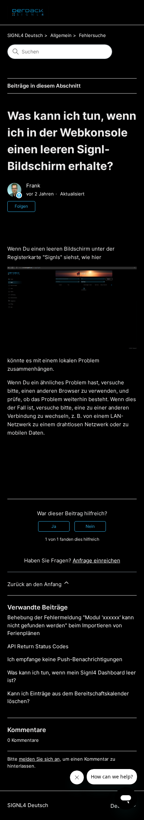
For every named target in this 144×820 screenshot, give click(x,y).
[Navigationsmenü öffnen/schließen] (124, 12)
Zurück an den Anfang (35, 584)
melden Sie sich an (39, 759)
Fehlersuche (92, 35)
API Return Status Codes (38, 646)
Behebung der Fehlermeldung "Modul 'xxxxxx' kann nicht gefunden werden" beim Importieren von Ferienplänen (70, 625)
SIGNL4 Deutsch (25, 35)
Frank (33, 185)
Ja (53, 526)
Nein (90, 526)
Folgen (21, 206)
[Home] (28, 12)
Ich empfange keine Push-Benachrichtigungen (64, 659)
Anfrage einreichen (96, 560)
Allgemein (61, 35)
